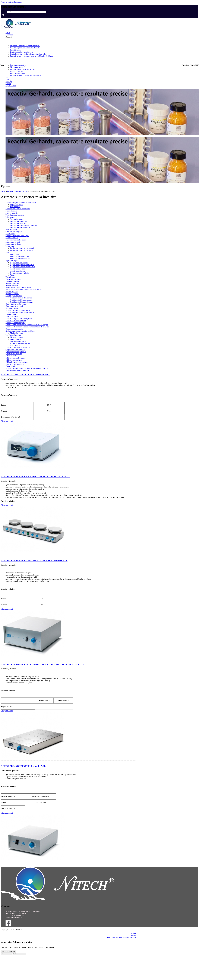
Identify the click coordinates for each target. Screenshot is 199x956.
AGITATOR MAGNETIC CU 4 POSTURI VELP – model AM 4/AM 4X (35, 476)
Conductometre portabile (14, 306)
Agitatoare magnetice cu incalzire (22, 265)
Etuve (8, 252)
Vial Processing (15, 207)
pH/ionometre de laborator (15, 358)
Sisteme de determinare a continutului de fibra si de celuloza (27, 327)
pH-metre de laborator (14, 354)
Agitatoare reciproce (17, 271)
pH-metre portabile (12, 356)
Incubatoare (10, 246)
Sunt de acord (6, 954)
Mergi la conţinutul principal (11, 2)
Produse (8, 77)
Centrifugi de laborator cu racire (21, 300)
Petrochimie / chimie (17, 73)
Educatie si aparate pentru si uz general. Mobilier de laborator (32, 56)
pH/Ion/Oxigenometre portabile (17, 362)
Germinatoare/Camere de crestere (18, 209)
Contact (8, 84)
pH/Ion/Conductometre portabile (17, 370)
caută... (4, 12)
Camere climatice (12, 238)
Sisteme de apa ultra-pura (15, 364)
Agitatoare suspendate (18, 269)
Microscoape (10, 217)
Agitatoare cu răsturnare (19, 263)
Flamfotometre (11, 314)
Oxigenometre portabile (14, 329)
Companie (9, 35)
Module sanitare (16, 339)
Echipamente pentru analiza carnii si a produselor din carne (27, 368)
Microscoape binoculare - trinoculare (23, 225)
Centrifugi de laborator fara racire (22, 302)
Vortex (12, 275)
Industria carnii (15, 50)
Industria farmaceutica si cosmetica (22, 69)
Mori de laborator (12, 213)
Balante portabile (12, 285)
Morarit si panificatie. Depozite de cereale (25, 46)
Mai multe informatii (8, 951)
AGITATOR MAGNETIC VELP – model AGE (23, 766)
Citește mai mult (7, 421)
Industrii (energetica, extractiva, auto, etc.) (25, 75)
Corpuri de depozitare (18, 341)
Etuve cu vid (14, 254)
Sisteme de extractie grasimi (16, 321)
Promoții (9, 82)
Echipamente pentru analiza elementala (20, 312)
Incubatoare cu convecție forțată (21, 250)
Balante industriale (12, 283)
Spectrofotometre (12, 316)
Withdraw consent (19, 954)
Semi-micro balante (13, 281)
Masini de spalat (11, 211)
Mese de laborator (16, 337)
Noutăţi (8, 80)
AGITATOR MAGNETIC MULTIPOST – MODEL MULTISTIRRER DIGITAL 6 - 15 (42, 664)
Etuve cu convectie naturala (20, 258)
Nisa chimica (15, 345)
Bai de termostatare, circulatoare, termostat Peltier (23, 290)
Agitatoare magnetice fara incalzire (22, 267)
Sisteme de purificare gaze (15, 323)
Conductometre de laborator (16, 304)
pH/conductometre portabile (16, 352)
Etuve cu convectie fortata (19, 256)
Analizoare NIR (11, 229)
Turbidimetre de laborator (15, 215)
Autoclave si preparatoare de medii (18, 287)
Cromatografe (11, 366)
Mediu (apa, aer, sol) (17, 67)
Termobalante (10, 277)
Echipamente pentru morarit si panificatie (20, 331)
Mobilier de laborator (13, 335)
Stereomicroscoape (17, 219)
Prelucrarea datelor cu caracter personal (121, 938)
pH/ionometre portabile (14, 360)
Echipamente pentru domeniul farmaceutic (21, 203)
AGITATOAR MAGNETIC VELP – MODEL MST (25, 374)
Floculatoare (10, 234)
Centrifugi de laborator (14, 296)
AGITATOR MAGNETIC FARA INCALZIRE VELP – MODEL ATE (34, 560)
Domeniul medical (16, 71)
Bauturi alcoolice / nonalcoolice (21, 52)
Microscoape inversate (18, 223)
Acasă (8, 33)
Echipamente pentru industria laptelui (19, 310)
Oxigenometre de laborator (15, 350)
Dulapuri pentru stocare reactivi (21, 343)
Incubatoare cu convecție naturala (22, 248)
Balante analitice (12, 292)
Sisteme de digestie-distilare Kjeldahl (19, 319)
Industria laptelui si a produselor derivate (25, 48)
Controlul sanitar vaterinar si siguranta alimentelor (28, 54)
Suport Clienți (11, 86)
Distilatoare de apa (12, 308)
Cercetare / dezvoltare (18, 65)
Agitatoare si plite (21, 191)
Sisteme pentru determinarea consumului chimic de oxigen (27, 325)
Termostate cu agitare (13, 279)
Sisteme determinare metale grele (17, 236)
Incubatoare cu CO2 (13, 242)
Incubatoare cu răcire (13, 244)
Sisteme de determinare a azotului (18, 348)
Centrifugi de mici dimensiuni (21, 298)
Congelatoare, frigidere (14, 232)
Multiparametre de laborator (16, 240)
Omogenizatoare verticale (19, 273)
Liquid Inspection (16, 205)
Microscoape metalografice (20, 227)
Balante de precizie (12, 294)
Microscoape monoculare (19, 221)
